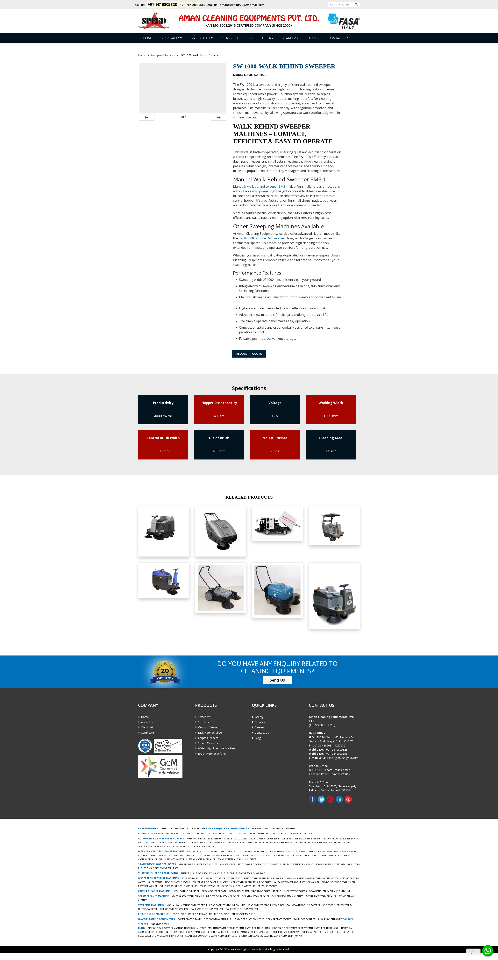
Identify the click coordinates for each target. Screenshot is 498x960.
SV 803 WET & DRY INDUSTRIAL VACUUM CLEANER (279, 851)
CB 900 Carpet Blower (214, 891)
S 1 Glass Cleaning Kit (330, 919)
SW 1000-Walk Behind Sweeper (303, 905)
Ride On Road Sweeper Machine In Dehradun (173, 928)
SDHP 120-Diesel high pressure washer (203, 878)
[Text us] (488, 950)
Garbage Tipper (160, 924)
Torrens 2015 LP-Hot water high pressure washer (256, 878)
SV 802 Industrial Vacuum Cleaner (236, 859)
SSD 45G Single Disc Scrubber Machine (291, 864)
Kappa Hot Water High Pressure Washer (297, 882)
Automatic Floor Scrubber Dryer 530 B (209, 838)
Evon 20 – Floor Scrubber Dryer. (274, 842)
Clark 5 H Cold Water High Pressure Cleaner (245, 882)
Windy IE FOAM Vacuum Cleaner (231, 855)
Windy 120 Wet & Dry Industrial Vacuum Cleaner (187, 859)
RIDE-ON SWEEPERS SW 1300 (174, 908)
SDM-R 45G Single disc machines (334, 864)
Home (148, 38)
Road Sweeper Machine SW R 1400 (265, 905)
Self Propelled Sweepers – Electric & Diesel (277, 533)
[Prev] (146, 117)
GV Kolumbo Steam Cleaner (287, 896)
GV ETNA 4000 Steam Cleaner (188, 896)
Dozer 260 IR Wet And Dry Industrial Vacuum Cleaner (180, 855)
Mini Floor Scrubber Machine (196, 864)
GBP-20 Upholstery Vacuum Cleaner (249, 891)
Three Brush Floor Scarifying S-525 (201, 873)
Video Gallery (260, 38)
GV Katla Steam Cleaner (255, 896)
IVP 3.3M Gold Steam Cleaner (222, 896)
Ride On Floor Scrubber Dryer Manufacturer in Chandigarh (194, 931)
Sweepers (204, 717)
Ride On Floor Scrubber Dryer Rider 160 (318, 842)
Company (170, 38)
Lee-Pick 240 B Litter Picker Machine (234, 914)
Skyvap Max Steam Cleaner (321, 896)
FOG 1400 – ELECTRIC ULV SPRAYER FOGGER (289, 833)
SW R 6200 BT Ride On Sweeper (207, 908)
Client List (147, 727)
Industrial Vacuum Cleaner (236, 851)
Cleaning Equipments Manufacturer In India (211, 935)
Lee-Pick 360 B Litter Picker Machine (191, 914)
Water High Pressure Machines (217, 748)
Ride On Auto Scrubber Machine (250, 931)
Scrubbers (204, 722)
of (182, 117)
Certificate (147, 732)
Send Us (277, 680)
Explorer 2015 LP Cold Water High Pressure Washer (189, 886)
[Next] (218, 117)
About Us (147, 722)
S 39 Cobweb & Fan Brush (218, 919)
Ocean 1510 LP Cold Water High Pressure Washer (249, 886)
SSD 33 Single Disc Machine (253, 864)
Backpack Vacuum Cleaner (202, 851)
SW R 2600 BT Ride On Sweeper (261, 238)
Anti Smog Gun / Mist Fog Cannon (201, 833)
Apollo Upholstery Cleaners (290, 891)
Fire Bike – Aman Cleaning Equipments (273, 828)
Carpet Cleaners (208, 738)
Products (200, 38)
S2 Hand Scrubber (225, 864)
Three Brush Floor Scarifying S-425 (244, 873)
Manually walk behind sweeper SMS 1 (260, 186)
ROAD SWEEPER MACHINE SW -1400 (227, 905)
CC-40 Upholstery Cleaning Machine (329, 891)
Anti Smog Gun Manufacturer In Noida (183, 828)
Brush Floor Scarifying (212, 753)
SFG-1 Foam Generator (186, 891)
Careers (290, 38)
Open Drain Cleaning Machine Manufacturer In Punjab (270, 935)
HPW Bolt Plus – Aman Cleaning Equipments (312, 878)
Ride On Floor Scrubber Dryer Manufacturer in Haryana (305, 928)
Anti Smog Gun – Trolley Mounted (243, 833)
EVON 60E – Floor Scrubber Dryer (195, 846)
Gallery (259, 717)
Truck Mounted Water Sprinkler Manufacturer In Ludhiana (235, 928)
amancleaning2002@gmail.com (242, 5)
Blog (313, 38)
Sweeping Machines (162, 55)
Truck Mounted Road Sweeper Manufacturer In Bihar (302, 931)
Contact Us (338, 38)
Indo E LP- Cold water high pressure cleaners (191, 882)
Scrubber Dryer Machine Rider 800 (301, 838)
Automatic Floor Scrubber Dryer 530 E (256, 838)
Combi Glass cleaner (190, 919)
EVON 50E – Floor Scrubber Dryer (234, 842)
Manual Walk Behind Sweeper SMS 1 (220, 590)
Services (230, 38)
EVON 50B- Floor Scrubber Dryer (193, 842)
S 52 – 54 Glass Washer (278, 919)
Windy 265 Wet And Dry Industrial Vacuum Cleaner (280, 855)
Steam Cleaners (208, 743)
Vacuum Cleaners (209, 727)
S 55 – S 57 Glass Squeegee (249, 919)
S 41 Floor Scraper (304, 919)
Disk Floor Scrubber (210, 732)
